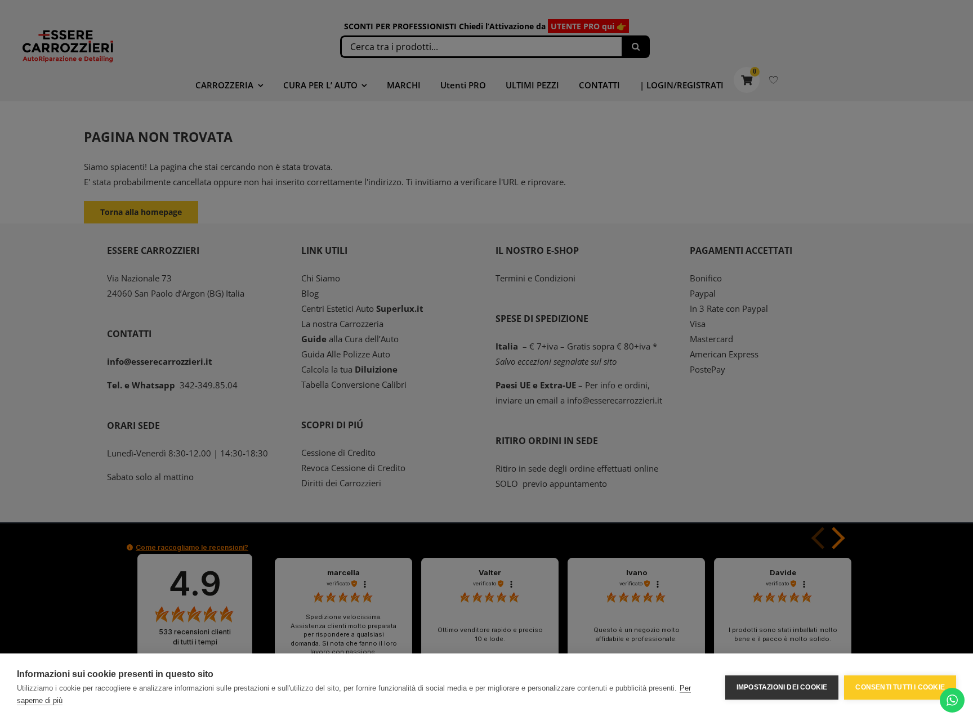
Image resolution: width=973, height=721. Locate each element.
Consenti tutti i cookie (900, 687)
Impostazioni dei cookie (782, 687)
